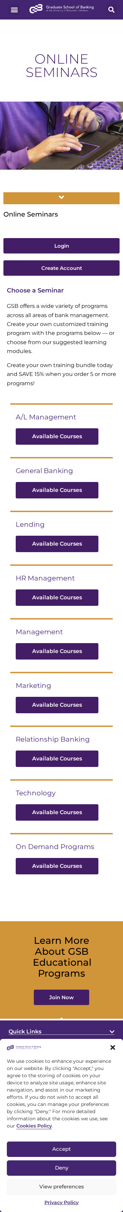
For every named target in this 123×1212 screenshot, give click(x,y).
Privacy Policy (61, 1202)
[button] (112, 1047)
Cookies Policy (34, 1126)
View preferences (61, 1186)
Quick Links (25, 1031)
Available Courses (57, 436)
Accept (61, 1149)
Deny (61, 1167)
